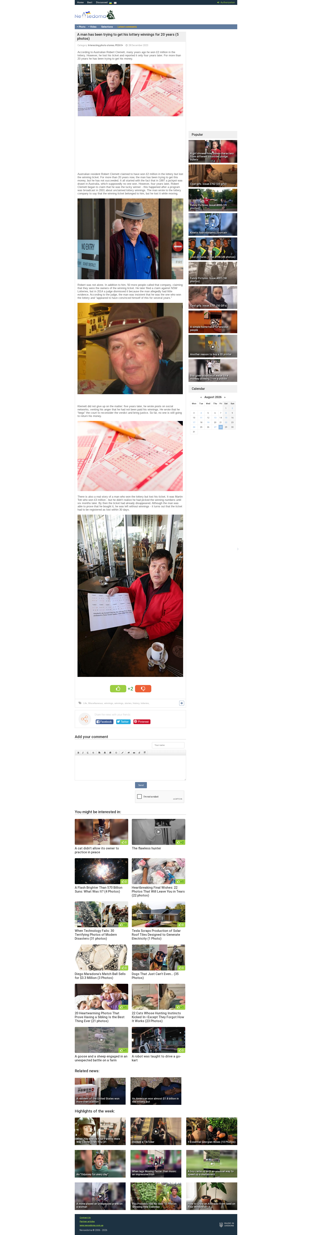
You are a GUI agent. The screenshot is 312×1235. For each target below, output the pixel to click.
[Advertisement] (130, 143)
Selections (107, 26)
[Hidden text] (128, 752)
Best (89, 2)
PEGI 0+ (119, 45)
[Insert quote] (134, 752)
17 (194, 422)
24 (194, 427)
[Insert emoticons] (116, 752)
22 (226, 422)
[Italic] (83, 752)
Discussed (102, 2)
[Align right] (110, 752)
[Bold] (78, 752)
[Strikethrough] (93, 752)
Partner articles (87, 1221)
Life (85, 703)
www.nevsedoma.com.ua (91, 1225)
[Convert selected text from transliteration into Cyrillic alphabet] (139, 752)
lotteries (145, 703)
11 (201, 418)
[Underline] (88, 752)
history (136, 703)
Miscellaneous (95, 703)
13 (215, 418)
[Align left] (99, 752)
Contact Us (85, 1217)
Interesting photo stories (101, 45)
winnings (108, 703)
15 (226, 418)
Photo (82, 26)
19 (208, 422)
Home (80, 2)
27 (215, 427)
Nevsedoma (101, 18)
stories (128, 703)
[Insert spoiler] (145, 752)
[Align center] (105, 752)
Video (93, 26)
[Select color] (122, 752)
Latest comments (127, 26)
